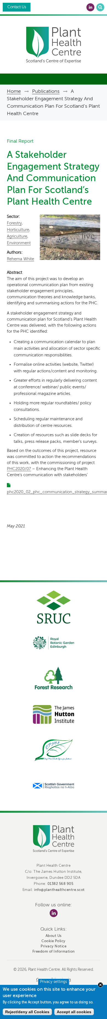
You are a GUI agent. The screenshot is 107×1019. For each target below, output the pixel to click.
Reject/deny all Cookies (27, 1012)
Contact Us (16, 7)
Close (100, 985)
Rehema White (20, 259)
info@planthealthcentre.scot (59, 890)
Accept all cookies (74, 1012)
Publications (46, 91)
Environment (19, 243)
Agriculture (17, 236)
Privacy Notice (53, 946)
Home (14, 91)
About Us (54, 936)
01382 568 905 (60, 884)
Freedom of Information (53, 951)
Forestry (14, 223)
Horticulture (18, 229)
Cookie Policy (53, 941)
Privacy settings (53, 982)
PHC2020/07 (19, 469)
